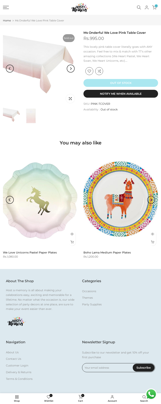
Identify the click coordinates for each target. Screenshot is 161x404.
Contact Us (13, 359)
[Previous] (10, 69)
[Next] (71, 69)
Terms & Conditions (19, 379)
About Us (12, 352)
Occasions (89, 291)
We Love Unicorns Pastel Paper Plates (30, 252)
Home (7, 20)
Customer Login (17, 365)
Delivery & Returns (18, 372)
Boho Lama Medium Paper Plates (107, 252)
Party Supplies (92, 304)
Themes (87, 297)
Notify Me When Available (121, 93)
